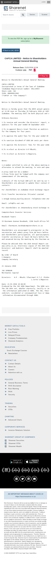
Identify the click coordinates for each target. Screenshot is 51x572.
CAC (24, 70)
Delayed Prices (14, 335)
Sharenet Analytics (15, 341)
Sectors (32, 14)
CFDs (10, 409)
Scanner (44, 14)
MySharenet (38, 38)
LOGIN (43, 2)
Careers (11, 370)
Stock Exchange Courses (17, 350)
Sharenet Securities (16, 440)
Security (11, 394)
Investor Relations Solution (19, 430)
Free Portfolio (13, 329)
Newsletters (13, 353)
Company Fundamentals (17, 338)
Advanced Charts (15, 420)
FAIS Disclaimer (14, 386)
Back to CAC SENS (11, 50)
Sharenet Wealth (15, 446)
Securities (12, 407)
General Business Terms (18, 383)
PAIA (10, 392)
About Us (12, 367)
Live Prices (12, 332)
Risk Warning (13, 389)
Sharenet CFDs (15, 443)
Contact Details (14, 364)
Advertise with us (15, 372)
